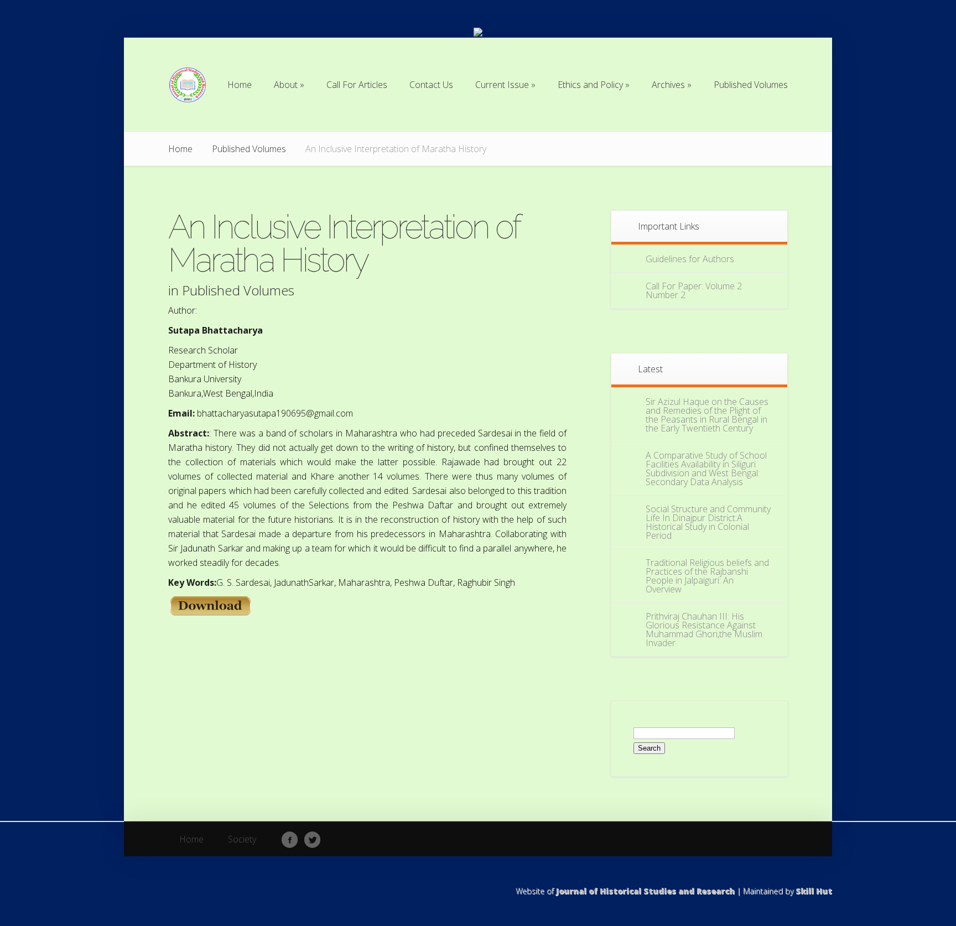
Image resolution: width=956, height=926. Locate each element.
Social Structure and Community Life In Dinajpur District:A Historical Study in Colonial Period (708, 522)
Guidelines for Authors (690, 259)
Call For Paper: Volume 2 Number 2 (694, 290)
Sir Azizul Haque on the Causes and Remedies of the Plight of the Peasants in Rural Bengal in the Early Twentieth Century (707, 415)
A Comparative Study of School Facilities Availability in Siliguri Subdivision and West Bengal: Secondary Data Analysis (706, 468)
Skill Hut (814, 891)
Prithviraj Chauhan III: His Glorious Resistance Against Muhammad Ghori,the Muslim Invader (704, 629)
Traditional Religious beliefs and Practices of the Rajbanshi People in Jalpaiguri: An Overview (707, 575)
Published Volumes (249, 149)
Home (180, 149)
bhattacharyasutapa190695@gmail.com (275, 413)
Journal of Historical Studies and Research (645, 891)
